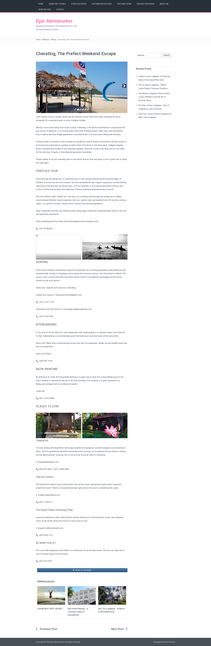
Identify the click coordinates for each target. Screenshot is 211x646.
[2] (78, 109)
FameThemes (169, 642)
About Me (164, 4)
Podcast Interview (145, 4)
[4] (83, 109)
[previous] (39, 86)
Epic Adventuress (54, 21)
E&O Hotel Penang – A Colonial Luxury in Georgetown (78, 612)
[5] (85, 109)
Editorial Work (124, 4)
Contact (60, 9)
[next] (124, 86)
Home (40, 4)
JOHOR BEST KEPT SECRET (50, 609)
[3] (80, 109)
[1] (75, 109)
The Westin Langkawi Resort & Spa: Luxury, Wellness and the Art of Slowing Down (154, 97)
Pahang (53, 39)
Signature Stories (57, 4)
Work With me (44, 9)
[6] (88, 109)
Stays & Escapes (78, 4)
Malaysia (45, 39)
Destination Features (102, 4)
